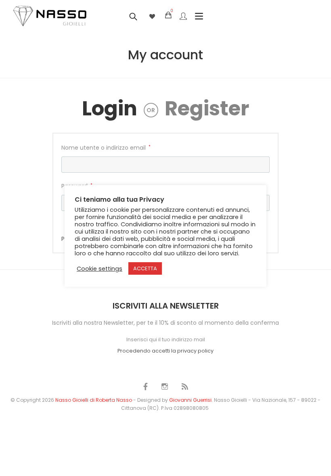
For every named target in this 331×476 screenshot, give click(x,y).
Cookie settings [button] (99, 268)
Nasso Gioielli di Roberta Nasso (93, 400)
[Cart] (168, 15)
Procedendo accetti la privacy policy (165, 350)
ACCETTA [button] (145, 268)
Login (109, 108)
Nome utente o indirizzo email (106, 147)
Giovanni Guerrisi (190, 400)
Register (207, 108)
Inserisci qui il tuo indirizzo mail (165, 339)
